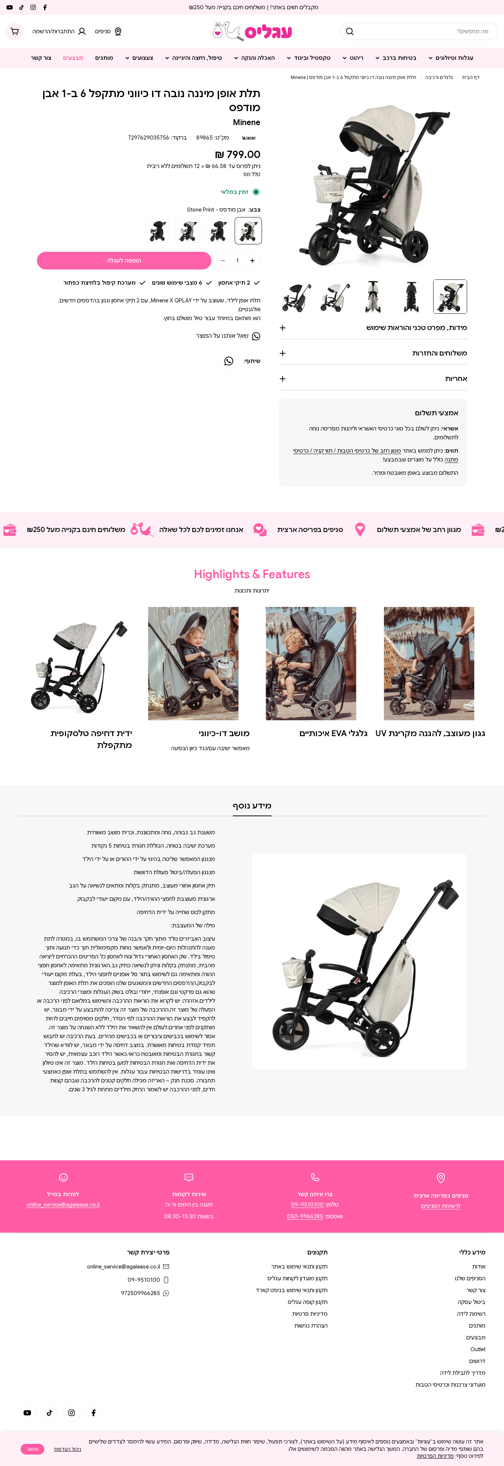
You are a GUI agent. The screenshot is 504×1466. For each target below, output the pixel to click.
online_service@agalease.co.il (63, 1204)
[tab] (252, 808)
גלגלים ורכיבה (439, 77)
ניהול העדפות (67, 1449)
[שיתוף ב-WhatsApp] (229, 361)
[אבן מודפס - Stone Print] (248, 231)
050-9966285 (305, 1216)
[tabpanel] (252, 961)
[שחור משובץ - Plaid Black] (157, 231)
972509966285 (140, 1293)
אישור (32, 1449)
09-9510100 (307, 1204)
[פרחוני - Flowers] (188, 231)
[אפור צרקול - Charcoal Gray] (218, 231)
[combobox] (418, 31)
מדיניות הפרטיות (435, 1456)
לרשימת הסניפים (440, 1206)
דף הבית (471, 77)
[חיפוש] (349, 31)
